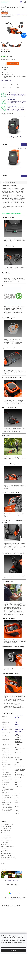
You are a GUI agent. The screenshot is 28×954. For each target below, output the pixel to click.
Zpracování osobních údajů (7, 846)
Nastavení (13, 946)
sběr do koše (18, 731)
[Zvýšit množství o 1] (6, 63)
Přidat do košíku (14, 63)
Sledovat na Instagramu (12, 880)
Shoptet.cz (8, 884)
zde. (24, 942)
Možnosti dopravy (5, 851)
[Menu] (24, 1)
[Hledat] (17, 1)
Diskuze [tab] (13, 182)
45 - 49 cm (17, 726)
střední (16, 728)
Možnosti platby (4, 850)
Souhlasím (13, 950)
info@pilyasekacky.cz (8, 824)
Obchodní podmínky (5, 842)
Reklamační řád (4, 844)
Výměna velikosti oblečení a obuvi (9, 857)
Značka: (7, 16)
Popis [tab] (3, 182)
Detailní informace (5, 80)
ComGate (19, 886)
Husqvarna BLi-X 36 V (20, 729)
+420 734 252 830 (7, 826)
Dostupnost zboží (5, 848)
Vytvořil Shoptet (15, 893)
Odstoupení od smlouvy (6, 840)
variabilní (17, 724)
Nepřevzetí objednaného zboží (8, 859)
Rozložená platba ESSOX (6, 853)
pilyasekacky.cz (6, 830)
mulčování (17, 732)
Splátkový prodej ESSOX (6, 855)
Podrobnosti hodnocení (21, 14)
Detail (23, 144)
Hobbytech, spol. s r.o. (16, 884)
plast (16, 722)
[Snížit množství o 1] (6, 64)
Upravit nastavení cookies (17, 898)
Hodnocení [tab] (8, 182)
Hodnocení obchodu (12, 886)
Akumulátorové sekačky (19, 716)
